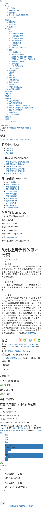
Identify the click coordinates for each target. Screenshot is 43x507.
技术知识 (12, 26)
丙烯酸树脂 (15, 63)
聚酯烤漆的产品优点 (13, 166)
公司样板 (12, 77)
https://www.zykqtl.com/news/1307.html (24, 344)
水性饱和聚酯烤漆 (12, 187)
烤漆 (10, 31)
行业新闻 (12, 24)
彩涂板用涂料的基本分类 (15, 358)
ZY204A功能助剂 (12, 207)
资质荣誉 (8, 96)
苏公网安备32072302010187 (22, 506)
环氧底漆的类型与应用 (16, 351)
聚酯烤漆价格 (28, 128)
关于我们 (8, 6)
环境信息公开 (14, 10)
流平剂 (11, 73)
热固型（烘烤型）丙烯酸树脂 (21, 57)
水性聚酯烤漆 (16, 43)
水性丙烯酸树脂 (17, 66)
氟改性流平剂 (11, 205)
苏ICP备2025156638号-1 (22, 428)
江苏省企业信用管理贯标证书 (19, 15)
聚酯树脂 (8, 98)
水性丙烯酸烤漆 (17, 40)
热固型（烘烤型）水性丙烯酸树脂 (23, 59)
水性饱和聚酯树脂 (17, 54)
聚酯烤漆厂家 (18, 128)
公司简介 (12, 8)
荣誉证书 (12, 13)
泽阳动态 (12, 22)
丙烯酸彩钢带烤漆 (17, 33)
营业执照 (12, 17)
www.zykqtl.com (12, 237)
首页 (6, 3)
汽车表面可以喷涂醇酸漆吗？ (16, 171)
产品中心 (8, 29)
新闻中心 (8, 20)
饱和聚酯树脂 (16, 52)
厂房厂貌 (8, 94)
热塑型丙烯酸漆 (17, 38)
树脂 (10, 50)
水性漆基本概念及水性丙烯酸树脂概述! (22, 346)
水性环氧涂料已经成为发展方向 (17, 162)
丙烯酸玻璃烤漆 (17, 36)
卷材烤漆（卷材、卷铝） (20, 47)
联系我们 (8, 119)
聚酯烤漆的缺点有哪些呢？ (16, 168)
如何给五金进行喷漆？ (14, 173)
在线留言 (8, 117)
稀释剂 (11, 75)
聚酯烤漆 (14, 45)
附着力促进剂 (14, 68)
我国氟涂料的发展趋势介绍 (16, 164)
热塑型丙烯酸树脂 (17, 61)
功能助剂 (12, 70)
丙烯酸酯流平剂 (12, 200)
